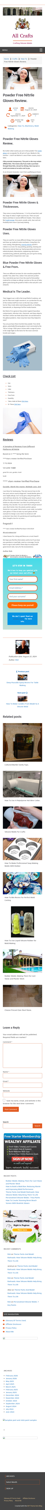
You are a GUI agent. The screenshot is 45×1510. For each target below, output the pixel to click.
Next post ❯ (22, 693)
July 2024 (9, 1409)
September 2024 (13, 1403)
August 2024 (11, 1406)
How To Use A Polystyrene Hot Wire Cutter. (22, 800)
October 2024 (11, 1401)
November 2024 (12, 1398)
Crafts (14, 59)
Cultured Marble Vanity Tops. (17, 765)
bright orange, (10, 220)
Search (6, 1122)
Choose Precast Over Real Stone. (18, 1010)
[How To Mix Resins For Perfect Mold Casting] (22, 883)
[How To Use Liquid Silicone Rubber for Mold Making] (22, 921)
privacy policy (18, 619)
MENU (5, 50)
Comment (7, 1042)
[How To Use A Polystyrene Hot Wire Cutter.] (22, 784)
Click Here (25, 401)
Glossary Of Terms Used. (16, 1320)
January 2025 (11, 1392)
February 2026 (12, 1376)
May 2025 (10, 1381)
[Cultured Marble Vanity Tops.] (22, 742)
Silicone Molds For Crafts (15, 832)
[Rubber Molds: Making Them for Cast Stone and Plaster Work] (22, 961)
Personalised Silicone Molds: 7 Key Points (23, 1197)
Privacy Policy (11, 1328)
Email (6, 1081)
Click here (17, 404)
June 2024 (10, 1412)
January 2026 (11, 1378)
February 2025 (12, 1389)
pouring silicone (26, 244)
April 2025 (10, 1384)
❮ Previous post (22, 671)
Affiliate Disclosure (13, 1324)
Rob (15, 110)
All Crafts (22, 35)
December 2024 (12, 1395)
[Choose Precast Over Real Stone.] (22, 996)
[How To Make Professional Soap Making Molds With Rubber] (22, 849)
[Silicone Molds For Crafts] (22, 818)
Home (6, 59)
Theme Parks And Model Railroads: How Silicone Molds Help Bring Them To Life (25, 1257)
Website (6, 1091)
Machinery (29, 126)
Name (6, 1072)
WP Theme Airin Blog (34, 1506)
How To (24, 59)
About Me (10, 1332)
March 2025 (11, 1387)
